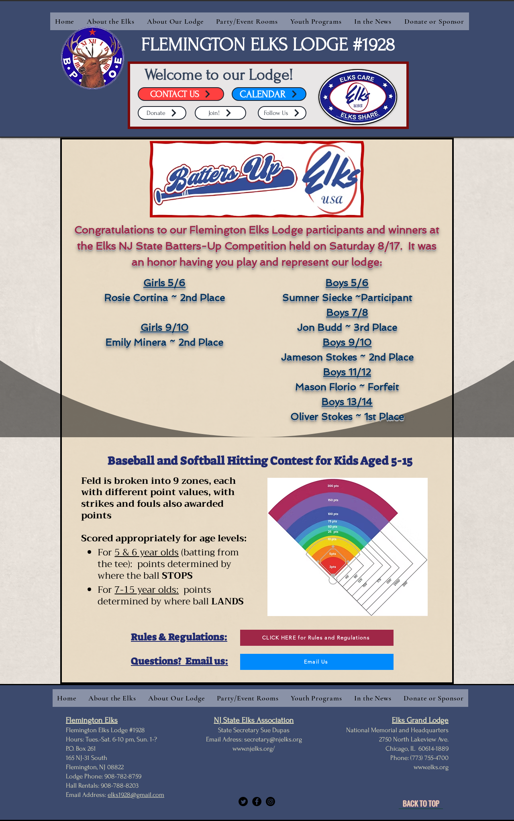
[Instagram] (270, 801)
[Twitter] (243, 801)
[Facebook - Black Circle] (256, 801)
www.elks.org (431, 767)
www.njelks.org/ (254, 748)
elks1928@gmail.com (136, 794)
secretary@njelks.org (273, 739)
